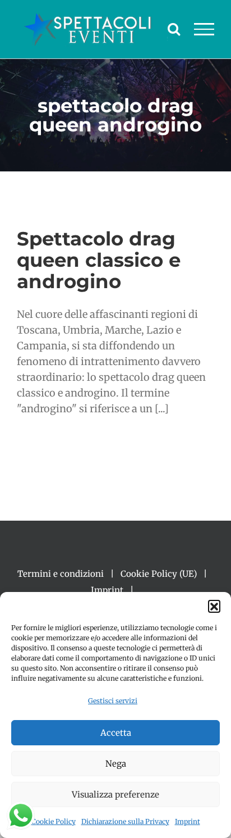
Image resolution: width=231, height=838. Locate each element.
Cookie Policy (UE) (159, 573)
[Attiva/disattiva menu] (204, 29)
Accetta (115, 732)
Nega (115, 763)
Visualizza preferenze (115, 794)
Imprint (187, 821)
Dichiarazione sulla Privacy (125, 821)
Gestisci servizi (112, 700)
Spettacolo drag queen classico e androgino (99, 260)
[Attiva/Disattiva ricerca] (174, 28)
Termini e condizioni (60, 573)
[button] (214, 606)
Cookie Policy (53, 821)
